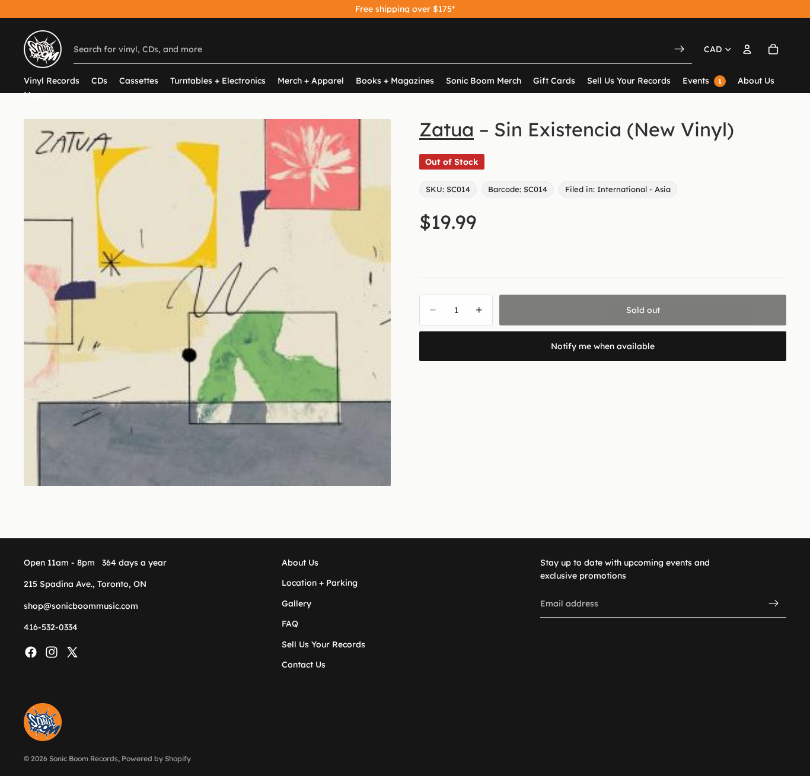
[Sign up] (773, 603)
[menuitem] (34, 95)
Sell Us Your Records (323, 643)
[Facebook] (31, 651)
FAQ (290, 623)
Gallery (296, 603)
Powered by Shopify (156, 758)
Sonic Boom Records (83, 758)
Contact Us (304, 664)
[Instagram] (51, 651)
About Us (300, 562)
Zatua (446, 129)
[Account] (747, 49)
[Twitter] (72, 651)
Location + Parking (320, 582)
